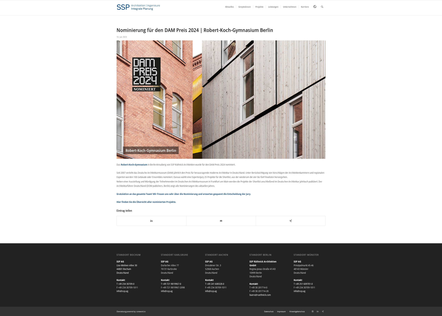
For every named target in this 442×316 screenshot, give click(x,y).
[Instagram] (312, 311)
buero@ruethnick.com (260, 294)
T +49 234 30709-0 (125, 283)
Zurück (124, 100)
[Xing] (322, 311)
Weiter (318, 100)
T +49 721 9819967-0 (171, 283)
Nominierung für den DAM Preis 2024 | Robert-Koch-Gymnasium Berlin (195, 30)
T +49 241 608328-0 (214, 283)
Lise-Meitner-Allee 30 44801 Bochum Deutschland (127, 269)
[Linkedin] (317, 311)
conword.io (141, 311)
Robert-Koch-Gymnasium (134, 164)
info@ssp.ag (122, 291)
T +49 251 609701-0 (303, 283)
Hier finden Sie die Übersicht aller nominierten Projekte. (146, 202)
